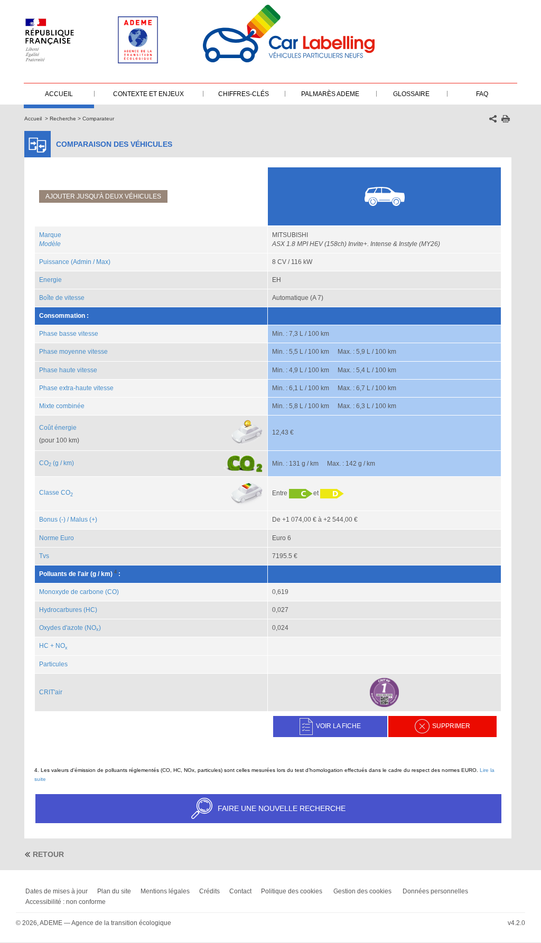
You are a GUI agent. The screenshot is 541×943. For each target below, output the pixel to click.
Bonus (48, 519)
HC (44, 645)
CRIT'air (50, 692)
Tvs (44, 556)
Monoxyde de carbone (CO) (79, 592)
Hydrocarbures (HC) (68, 610)
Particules (53, 664)
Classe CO (56, 492)
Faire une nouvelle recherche (282, 808)
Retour (48, 854)
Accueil (33, 118)
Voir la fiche (338, 726)
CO (45, 463)
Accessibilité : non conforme (65, 902)
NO (61, 645)
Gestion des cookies (362, 891)
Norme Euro (56, 538)
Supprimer (451, 726)
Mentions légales (165, 891)
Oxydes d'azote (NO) (70, 627)
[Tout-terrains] (385, 196)
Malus (79, 519)
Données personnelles (435, 891)
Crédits (209, 891)
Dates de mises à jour (56, 891)
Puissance (54, 262)
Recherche (63, 118)
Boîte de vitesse (62, 297)
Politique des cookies (291, 891)
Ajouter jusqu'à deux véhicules (103, 196)
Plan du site (114, 891)
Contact (240, 891)
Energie (50, 280)
